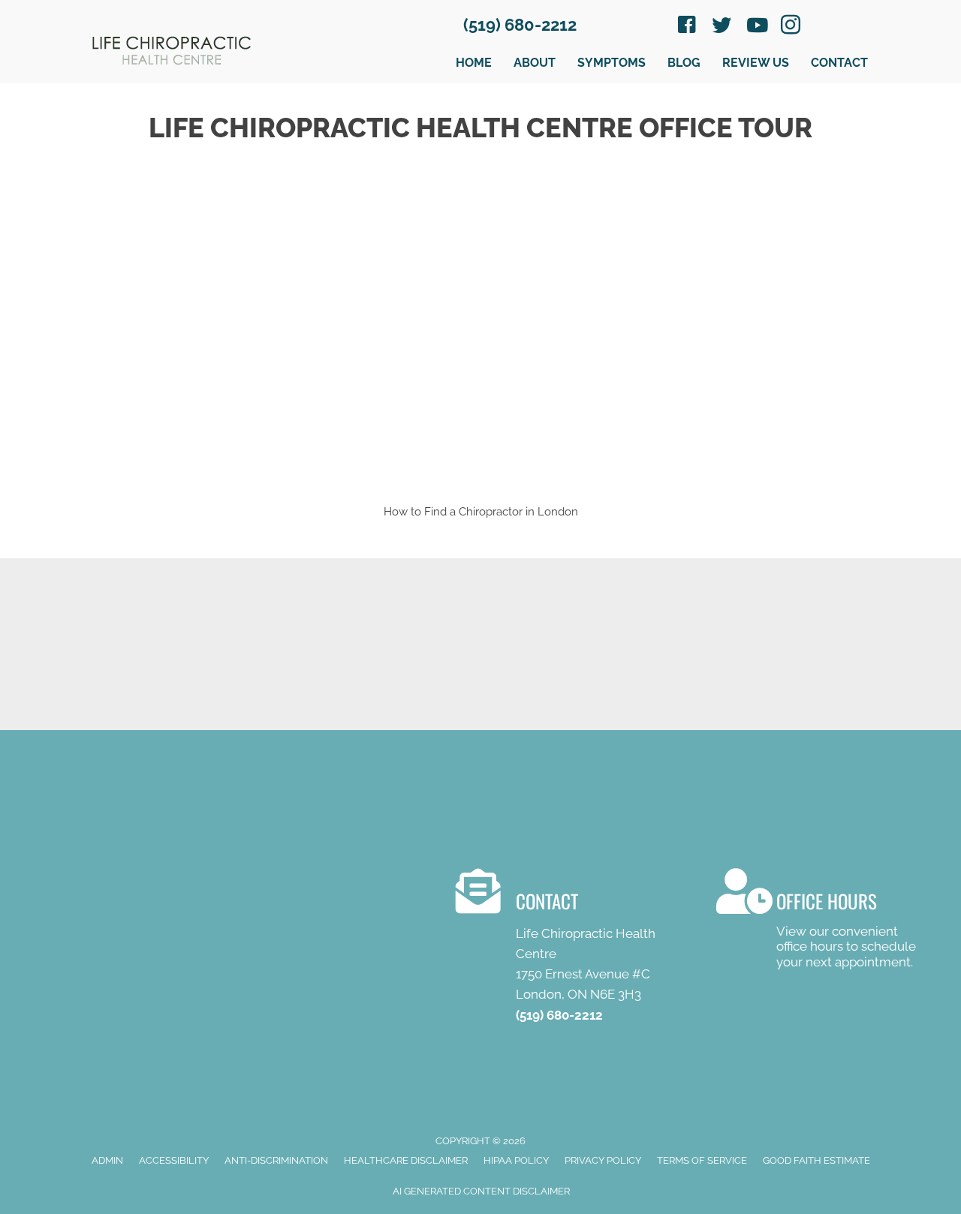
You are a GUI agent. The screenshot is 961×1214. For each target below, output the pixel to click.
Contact (839, 63)
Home (474, 63)
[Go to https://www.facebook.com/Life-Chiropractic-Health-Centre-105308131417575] (687, 27)
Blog (683, 63)
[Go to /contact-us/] (571, 949)
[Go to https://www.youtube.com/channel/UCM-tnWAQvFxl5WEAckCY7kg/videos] (756, 26)
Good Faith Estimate (816, 1160)
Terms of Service (702, 1160)
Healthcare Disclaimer (406, 1160)
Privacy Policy (603, 1160)
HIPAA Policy (516, 1160)
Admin (107, 1160)
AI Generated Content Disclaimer (481, 1191)
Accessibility (174, 1160)
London (558, 511)
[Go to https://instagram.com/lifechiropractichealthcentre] (790, 27)
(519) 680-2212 (520, 25)
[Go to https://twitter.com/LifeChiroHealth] (721, 26)
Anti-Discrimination (276, 1160)
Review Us (755, 63)
